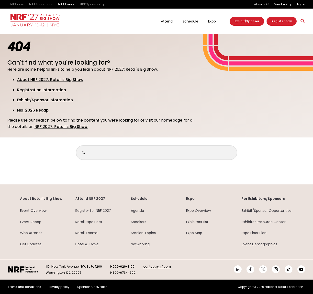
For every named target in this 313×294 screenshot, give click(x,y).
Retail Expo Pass (88, 221)
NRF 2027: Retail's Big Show (61, 126)
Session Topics (143, 232)
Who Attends (31, 232)
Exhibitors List (197, 221)
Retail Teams (86, 232)
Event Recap (30, 221)
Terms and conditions (24, 287)
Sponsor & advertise (92, 287)
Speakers (138, 221)
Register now (281, 21)
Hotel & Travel (87, 244)
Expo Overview (198, 210)
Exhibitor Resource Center (264, 221)
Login (301, 4)
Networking (140, 244)
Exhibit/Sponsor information (45, 100)
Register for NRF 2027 (93, 210)
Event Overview (33, 210)
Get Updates (31, 244)
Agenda (137, 210)
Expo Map (194, 232)
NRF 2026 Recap (33, 110)
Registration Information (41, 90)
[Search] (303, 21)
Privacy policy (59, 287)
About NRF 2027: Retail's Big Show (50, 79)
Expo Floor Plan (254, 232)
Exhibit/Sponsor (247, 21)
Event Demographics (259, 244)
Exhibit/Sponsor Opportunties (266, 210)
